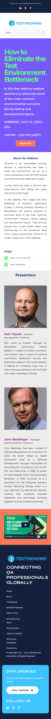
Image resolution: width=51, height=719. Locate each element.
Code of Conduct (14, 633)
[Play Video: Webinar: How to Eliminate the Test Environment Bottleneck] (25, 525)
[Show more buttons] (44, 536)
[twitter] (13, 707)
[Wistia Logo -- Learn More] (38, 536)
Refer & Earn (12, 613)
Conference (11, 602)
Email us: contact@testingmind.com (25, 3)
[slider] (23, 536)
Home (9, 591)
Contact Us (11, 648)
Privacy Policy (12, 628)
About (9, 596)
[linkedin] (7, 707)
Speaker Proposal (14, 607)
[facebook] (19, 707)
